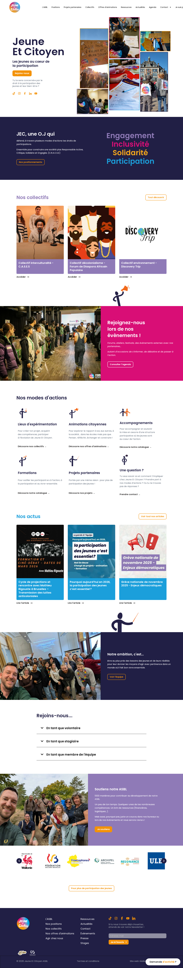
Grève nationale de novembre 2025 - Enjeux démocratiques (142, 583)
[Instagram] (116, 918)
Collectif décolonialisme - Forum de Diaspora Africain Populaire (88, 266)
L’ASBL (45, 7)
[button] (91, 728)
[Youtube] (127, 918)
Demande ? (163, 961)
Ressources (126, 7)
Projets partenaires (72, 7)
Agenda (152, 7)
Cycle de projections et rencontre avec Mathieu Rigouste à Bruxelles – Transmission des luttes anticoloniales (35, 589)
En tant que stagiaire (62, 741)
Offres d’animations (107, 7)
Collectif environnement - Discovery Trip (139, 264)
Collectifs (89, 7)
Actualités (140, 7)
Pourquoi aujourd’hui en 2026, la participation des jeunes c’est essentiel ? (90, 585)
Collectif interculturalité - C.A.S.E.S (35, 264)
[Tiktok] (13, 93)
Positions (56, 7)
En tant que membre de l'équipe (71, 755)
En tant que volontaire (63, 728)
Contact (164, 7)
